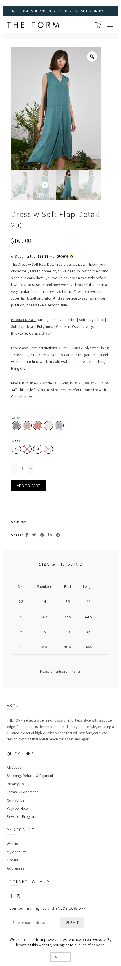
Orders (12, 860)
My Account (16, 851)
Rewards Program (21, 816)
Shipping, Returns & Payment (30, 775)
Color (16, 417)
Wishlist (13, 843)
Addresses (15, 868)
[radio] (37, 425)
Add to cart (28, 485)
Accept (60, 957)
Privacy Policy (18, 783)
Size (15, 441)
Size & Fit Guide (60, 563)
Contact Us (15, 800)
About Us (14, 767)
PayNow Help (17, 808)
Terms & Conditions (22, 791)
